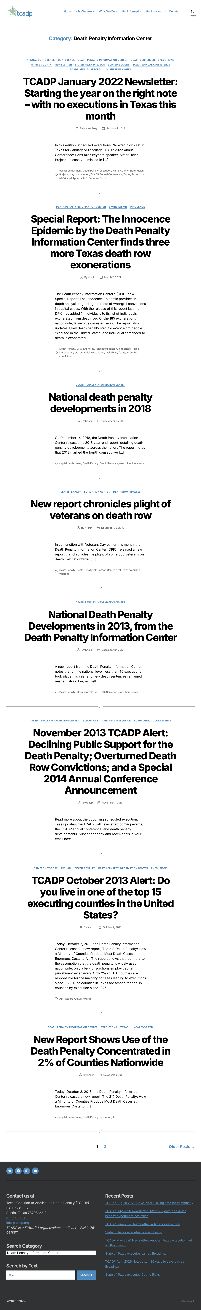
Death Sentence (109, 463)
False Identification (106, 348)
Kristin (91, 277)
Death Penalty (91, 170)
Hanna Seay (90, 128)
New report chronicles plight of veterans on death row (100, 509)
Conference (66, 60)
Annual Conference (41, 60)
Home (68, 11)
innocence (137, 206)
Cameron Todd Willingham (52, 868)
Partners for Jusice (116, 720)
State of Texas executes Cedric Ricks (132, 1274)
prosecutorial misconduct (89, 352)
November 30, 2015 (112, 527)
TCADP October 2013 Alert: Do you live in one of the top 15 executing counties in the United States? (100, 897)
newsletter (63, 64)
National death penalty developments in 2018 (100, 403)
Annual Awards (83, 998)
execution (105, 170)
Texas (126, 174)
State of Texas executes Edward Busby (133, 1232)
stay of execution (79, 174)
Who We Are (84, 11)
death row (121, 570)
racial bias (111, 352)
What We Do (107, 11)
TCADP (22, 1301)
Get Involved (154, 11)
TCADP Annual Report (85, 69)
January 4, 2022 (115, 128)
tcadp (89, 802)
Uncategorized (142, 1027)
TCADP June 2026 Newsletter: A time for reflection (142, 1224)
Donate (174, 11)
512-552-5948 (16, 1218)
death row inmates (127, 491)
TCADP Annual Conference (151, 64)
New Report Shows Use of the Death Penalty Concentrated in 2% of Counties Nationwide (100, 1050)
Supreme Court (118, 64)
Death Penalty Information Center (103, 60)
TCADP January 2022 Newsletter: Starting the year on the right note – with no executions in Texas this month (100, 98)
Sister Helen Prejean (90, 64)
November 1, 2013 (112, 802)
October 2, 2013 (112, 927)
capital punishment (70, 170)
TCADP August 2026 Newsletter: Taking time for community (149, 1203)
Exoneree (88, 348)
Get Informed (130, 11)
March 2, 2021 (112, 277)
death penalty (85, 868)
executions (166, 60)
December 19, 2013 (112, 649)
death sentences (143, 60)
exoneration (118, 206)
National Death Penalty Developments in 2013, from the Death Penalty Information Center (100, 626)
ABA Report (66, 998)
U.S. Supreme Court (117, 69)
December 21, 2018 (112, 421)
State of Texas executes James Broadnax (135, 1253)
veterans (64, 573)
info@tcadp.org (17, 1223)
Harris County (41, 64)
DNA (79, 348)
